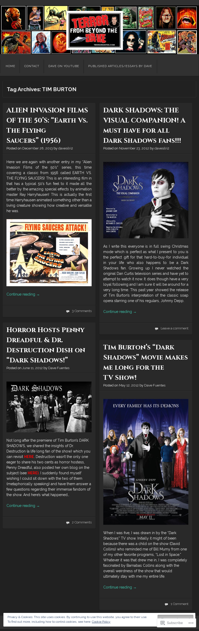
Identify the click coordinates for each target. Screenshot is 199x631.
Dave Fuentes (58, 368)
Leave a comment (174, 328)
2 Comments (82, 522)
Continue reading (23, 294)
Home (10, 66)
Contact (31, 66)
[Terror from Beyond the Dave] (99, 29)
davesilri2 (65, 148)
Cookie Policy (101, 621)
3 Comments (82, 311)
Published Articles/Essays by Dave (120, 66)
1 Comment (179, 604)
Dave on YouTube (63, 66)
